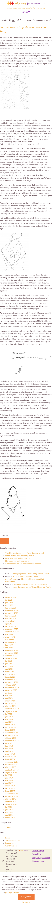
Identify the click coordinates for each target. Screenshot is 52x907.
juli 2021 (8, 661)
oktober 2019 (10, 706)
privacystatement (12, 892)
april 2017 (9, 783)
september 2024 (12, 621)
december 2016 (11, 794)
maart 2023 (10, 637)
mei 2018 (9, 749)
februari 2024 (10, 626)
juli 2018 (8, 743)
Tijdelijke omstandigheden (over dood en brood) (25, 553)
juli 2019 (8, 714)
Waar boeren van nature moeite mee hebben (23, 564)
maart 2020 (10, 701)
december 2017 (11, 762)
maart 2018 (10, 754)
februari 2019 (10, 727)
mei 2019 (9, 719)
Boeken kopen (38, 851)
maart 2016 (10, 818)
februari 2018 (10, 757)
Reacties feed (10, 843)
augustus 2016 (11, 804)
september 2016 (12, 802)
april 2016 (9, 815)
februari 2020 (10, 703)
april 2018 (9, 751)
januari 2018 (10, 759)
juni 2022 (9, 645)
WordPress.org (11, 846)
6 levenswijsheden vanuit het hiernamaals (30, 584)
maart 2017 (10, 786)
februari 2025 (10, 616)
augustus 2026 (11, 597)
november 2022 (11, 640)
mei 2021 (9, 666)
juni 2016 (9, 810)
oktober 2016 (10, 799)
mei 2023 (9, 634)
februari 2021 (10, 674)
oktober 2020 (10, 685)
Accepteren (26, 897)
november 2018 (11, 735)
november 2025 (11, 613)
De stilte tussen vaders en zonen (18, 558)
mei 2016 (9, 812)
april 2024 (9, 624)
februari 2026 (10, 608)
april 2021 (9, 669)
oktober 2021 (10, 656)
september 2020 (12, 687)
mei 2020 (9, 695)
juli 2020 (8, 693)
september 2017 (12, 770)
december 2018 (11, 733)
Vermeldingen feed (13, 840)
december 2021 (11, 650)
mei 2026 (9, 605)
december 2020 (11, 679)
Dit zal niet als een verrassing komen (19, 556)
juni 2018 (9, 746)
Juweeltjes (36, 854)
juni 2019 (9, 717)
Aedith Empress (11, 579)
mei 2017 (9, 780)
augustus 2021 (11, 658)
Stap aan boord (38, 861)
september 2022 (12, 642)
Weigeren (26, 902)
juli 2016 (8, 807)
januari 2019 (10, 730)
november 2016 (11, 796)
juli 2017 (8, 775)
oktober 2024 (10, 618)
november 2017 (11, 764)
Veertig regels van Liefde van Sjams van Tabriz (30, 574)
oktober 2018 (10, 738)
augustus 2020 (11, 690)
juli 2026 (8, 600)
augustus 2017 (11, 772)
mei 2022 (9, 648)
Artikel (8, 828)
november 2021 (11, 653)
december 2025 (11, 610)
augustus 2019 (11, 711)
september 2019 (12, 709)
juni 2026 (9, 602)
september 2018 (12, 741)
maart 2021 (10, 672)
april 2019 (9, 722)
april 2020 (9, 698)
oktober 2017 (10, 767)
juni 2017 (9, 778)
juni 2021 (9, 664)
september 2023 (12, 632)
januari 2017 (10, 791)
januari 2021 (10, 677)
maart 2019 (10, 725)
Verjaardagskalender (41, 858)
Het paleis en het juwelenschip (17, 561)
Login (7, 838)
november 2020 (11, 682)
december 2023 (11, 629)
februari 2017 (10, 788)
